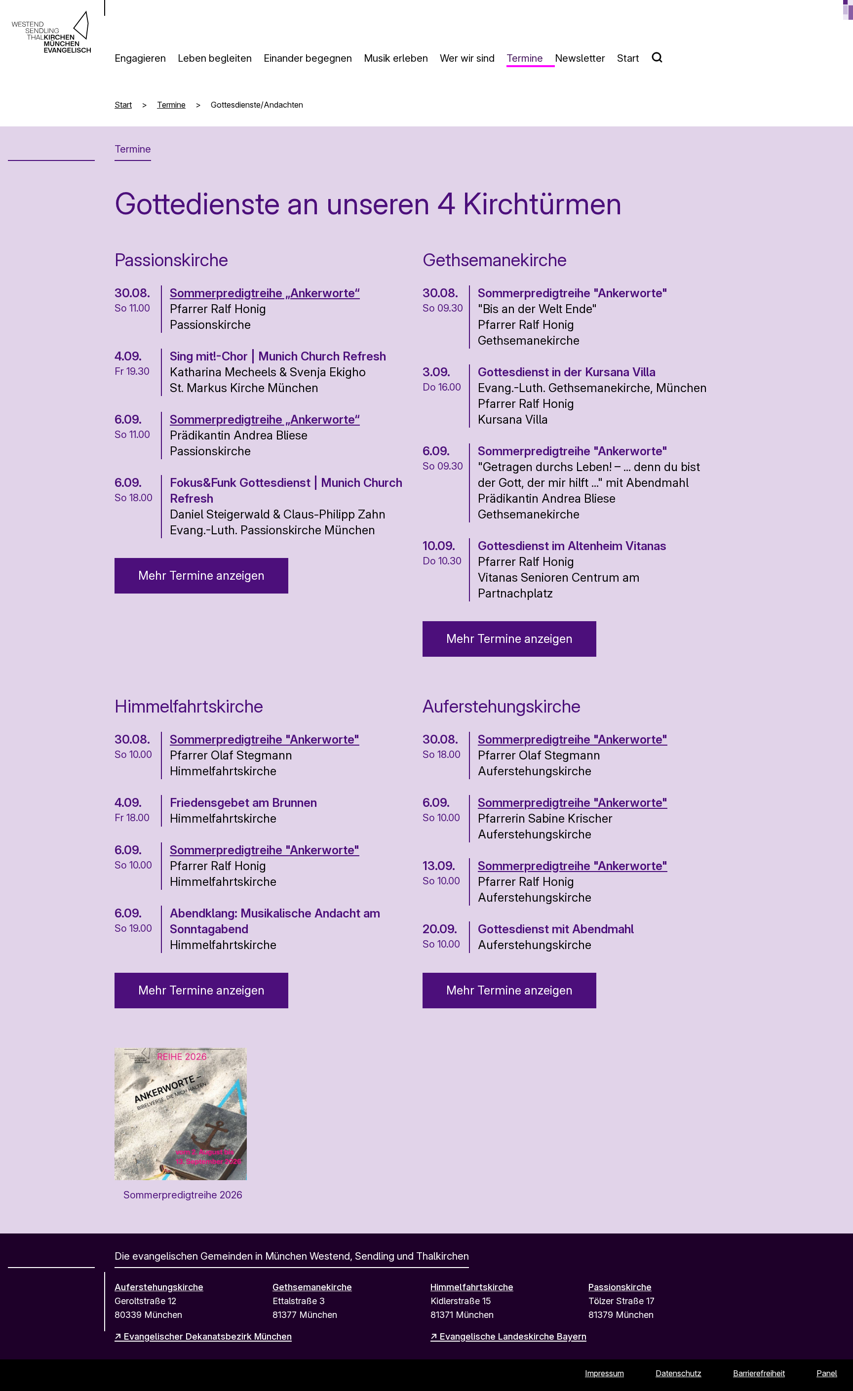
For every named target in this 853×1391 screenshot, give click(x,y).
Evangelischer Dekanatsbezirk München (208, 1336)
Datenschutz (678, 1373)
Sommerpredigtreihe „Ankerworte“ (265, 293)
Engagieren (140, 58)
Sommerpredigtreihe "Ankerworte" (264, 739)
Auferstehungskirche (159, 1287)
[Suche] (663, 53)
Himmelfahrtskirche (471, 1287)
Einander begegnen (308, 58)
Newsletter (580, 58)
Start (628, 58)
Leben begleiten (215, 58)
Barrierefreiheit (759, 1373)
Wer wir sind (467, 58)
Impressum (604, 1373)
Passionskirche (620, 1287)
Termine (524, 58)
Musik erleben (396, 58)
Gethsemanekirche (312, 1287)
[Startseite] (51, 31)
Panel (826, 1373)
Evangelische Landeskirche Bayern (513, 1336)
